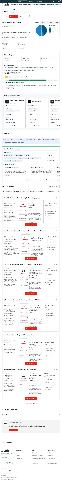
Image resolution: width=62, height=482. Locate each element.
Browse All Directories (36, 452)
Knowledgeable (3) (19, 155)
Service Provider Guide (52, 463)
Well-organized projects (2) (23, 158)
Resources (51, 4)
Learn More (20, 142)
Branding (53, 31)
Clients (56, 22)
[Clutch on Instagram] (7, 463)
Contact (13, 16)
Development (14, 4)
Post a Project (58, 4)
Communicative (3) (8, 155)
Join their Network (23, 12)
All (6, 85)
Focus (43, 22)
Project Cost (16, 191)
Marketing (25, 4)
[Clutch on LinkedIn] (12, 463)
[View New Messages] (48, 1)
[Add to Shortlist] (29, 16)
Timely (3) (27, 155)
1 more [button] (38, 110)
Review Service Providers (37, 455)
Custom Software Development (30, 85)
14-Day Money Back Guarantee (38, 458)
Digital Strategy (53, 28)
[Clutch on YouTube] (10, 463)
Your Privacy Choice (4, 470)
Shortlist (12, 9)
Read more (4, 41)
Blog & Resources (36, 461)
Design (29, 4)
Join (59, 1)
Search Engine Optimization (53, 29)
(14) (58, 105)
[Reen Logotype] (7, 102)
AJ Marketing (36, 101)
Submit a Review (53, 186)
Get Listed (50, 452)
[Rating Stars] (10, 105)
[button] (7, 191)
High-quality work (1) (17, 160)
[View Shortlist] (44, 1)
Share (57, 197)
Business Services (36, 4)
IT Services (19, 4)
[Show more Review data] (31, 224)
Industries (50, 22)
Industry (24, 191)
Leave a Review (32, 1)
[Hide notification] (58, 139)
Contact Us (3, 460)
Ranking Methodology (21, 461)
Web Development (10, 88)
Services (37, 22)
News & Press (19, 458)
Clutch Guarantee (51, 458)
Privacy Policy (3, 468)
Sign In (54, 1)
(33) (36, 105)
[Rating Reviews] (50, 157)
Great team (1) (7, 160)
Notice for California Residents (6, 473)
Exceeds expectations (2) (9, 158)
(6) (53, 157)
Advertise (50, 461)
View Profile (14, 125)
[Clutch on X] (4, 463)
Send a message (13, 429)
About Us (18, 452)
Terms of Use (3, 475)
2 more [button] (19, 110)
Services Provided (7, 191)
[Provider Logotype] (5, 11)
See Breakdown (50, 160)
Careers (18, 455)
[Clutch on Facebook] (2, 463)
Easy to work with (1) (35, 158)
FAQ (17, 463)
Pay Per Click (53, 85)
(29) (13, 105)
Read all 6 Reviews (31, 179)
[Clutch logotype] (5, 4)
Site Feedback (4, 457)
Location (32, 191)
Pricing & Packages (44, 4)
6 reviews (16, 12)
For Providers (39, 1)
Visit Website (24, 16)
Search (19, 1)
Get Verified (50, 455)
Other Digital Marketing (44, 85)
